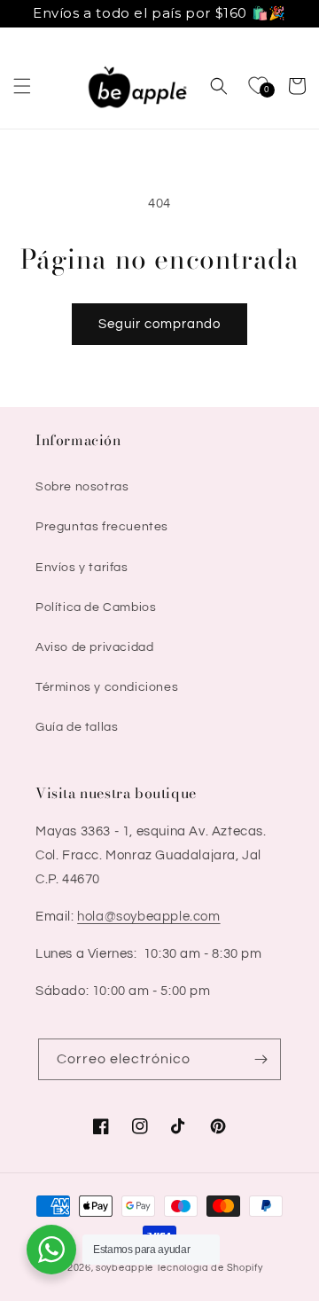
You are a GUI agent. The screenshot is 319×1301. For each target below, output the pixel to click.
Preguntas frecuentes (101, 527)
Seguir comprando (159, 324)
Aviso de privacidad (94, 647)
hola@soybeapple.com (148, 916)
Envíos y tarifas (81, 567)
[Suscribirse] (260, 1059)
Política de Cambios (95, 607)
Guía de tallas (76, 727)
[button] (22, 86)
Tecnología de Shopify (209, 1268)
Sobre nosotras (81, 487)
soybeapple (124, 1268)
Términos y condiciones (106, 687)
